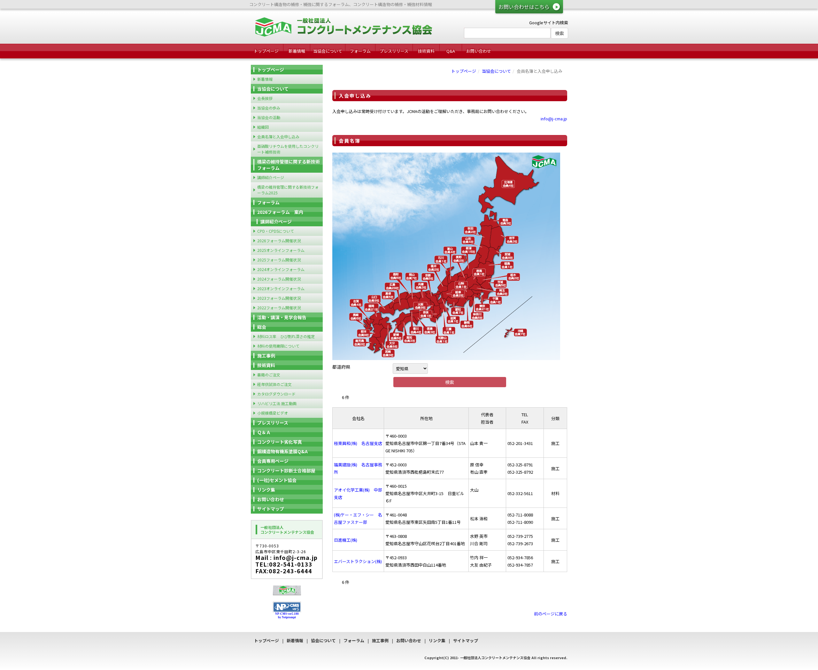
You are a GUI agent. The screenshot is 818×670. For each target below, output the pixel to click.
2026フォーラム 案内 (280, 212)
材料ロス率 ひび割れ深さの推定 (286, 336)
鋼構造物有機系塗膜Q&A (282, 451)
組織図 (263, 127)
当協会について (327, 51)
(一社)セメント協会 (277, 480)
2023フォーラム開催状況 (279, 298)
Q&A (450, 51)
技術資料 (426, 51)
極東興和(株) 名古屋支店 (358, 443)
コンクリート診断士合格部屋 (286, 470)
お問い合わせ (478, 51)
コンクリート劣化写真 (279, 442)
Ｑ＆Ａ (264, 432)
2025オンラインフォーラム (281, 250)
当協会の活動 (268, 117)
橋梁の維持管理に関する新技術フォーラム (288, 164)
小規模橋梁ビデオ (272, 413)
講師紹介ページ (270, 177)
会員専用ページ (273, 461)
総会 (261, 327)
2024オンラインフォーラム (281, 269)
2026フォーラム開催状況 (279, 240)
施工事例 (266, 355)
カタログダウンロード (276, 393)
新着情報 (297, 51)
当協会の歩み (268, 107)
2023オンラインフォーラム (281, 288)
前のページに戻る (550, 614)
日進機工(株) (345, 540)
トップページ (266, 51)
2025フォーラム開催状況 (279, 259)
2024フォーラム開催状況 (279, 279)
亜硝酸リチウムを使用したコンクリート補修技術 (288, 148)
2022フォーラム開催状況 (279, 307)
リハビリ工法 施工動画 (277, 403)
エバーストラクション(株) (358, 561)
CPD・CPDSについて (275, 231)
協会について (323, 640)
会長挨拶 (265, 98)
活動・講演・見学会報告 (281, 317)
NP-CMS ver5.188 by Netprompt (287, 615)
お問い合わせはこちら (524, 7)
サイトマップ (270, 509)
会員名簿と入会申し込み (278, 136)
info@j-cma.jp (554, 119)
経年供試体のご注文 (274, 384)
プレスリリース (394, 51)
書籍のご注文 (268, 374)
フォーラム (360, 51)
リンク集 (266, 489)
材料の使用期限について (278, 346)
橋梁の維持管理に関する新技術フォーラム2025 (288, 189)
